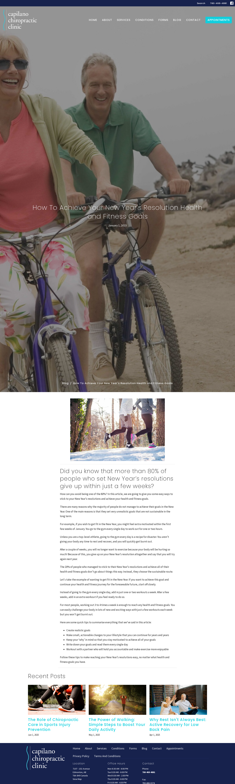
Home (93, 20)
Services (123, 20)
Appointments (219, 20)
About (107, 20)
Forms (163, 20)
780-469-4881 (218, 3)
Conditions (144, 20)
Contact (193, 20)
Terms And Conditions (107, 756)
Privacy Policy (81, 756)
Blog (177, 20)
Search (201, 3)
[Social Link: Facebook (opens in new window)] (231, 3)
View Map (77, 779)
